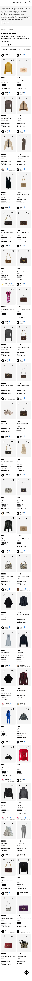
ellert (21, 741)
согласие (25, 17)
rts (6, 169)
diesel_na (7, 283)
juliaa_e (22, 703)
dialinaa (22, 854)
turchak (22, 589)
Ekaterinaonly (24, 892)
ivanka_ (7, 703)
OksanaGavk (8, 930)
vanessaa (23, 930)
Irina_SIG (7, 512)
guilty (6, 54)
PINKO (3, 78)
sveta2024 (8, 398)
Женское (4, 29)
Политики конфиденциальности (11, 16)
